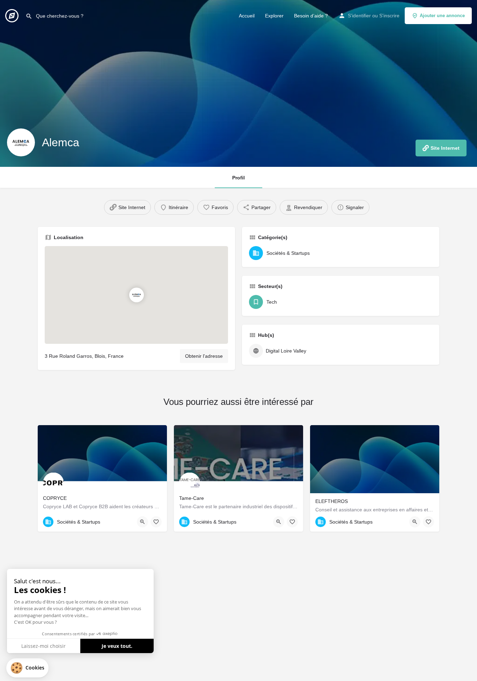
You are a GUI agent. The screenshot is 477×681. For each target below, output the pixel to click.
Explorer (274, 15)
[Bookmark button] (156, 521)
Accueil (247, 15)
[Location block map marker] (136, 295)
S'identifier (359, 15)
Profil (238, 177)
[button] (27, 668)
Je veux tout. (117, 646)
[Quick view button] (142, 521)
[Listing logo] (21, 142)
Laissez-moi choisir (43, 646)
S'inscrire (389, 15)
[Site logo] (12, 15)
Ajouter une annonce (442, 15)
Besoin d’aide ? (311, 15)
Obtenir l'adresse (204, 356)
